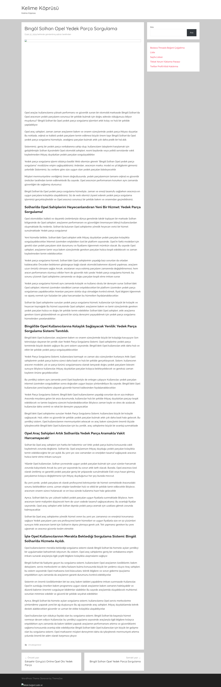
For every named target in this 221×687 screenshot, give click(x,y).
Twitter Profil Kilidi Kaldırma (164, 66)
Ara (151, 27)
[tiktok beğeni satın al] (31, 685)
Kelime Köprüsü (40, 8)
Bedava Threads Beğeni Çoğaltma (167, 47)
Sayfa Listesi (156, 57)
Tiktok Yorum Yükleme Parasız (165, 61)
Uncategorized (34, 645)
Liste (152, 52)
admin (59, 34)
